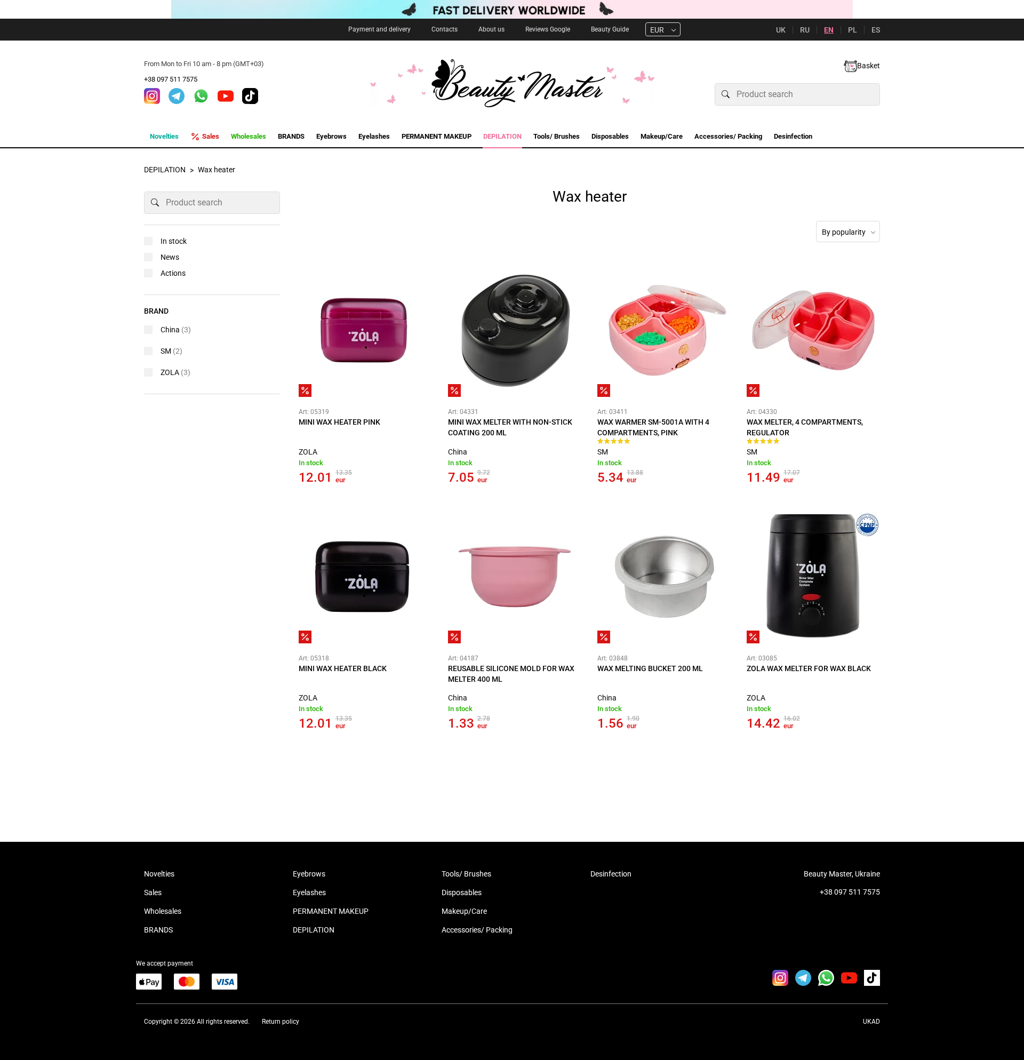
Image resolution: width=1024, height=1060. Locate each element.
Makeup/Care (464, 911)
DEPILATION (313, 930)
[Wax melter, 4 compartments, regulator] (813, 330)
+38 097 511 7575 (170, 79)
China (457, 452)
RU (805, 30)
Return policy (280, 1021)
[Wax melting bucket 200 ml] (664, 576)
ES (875, 30)
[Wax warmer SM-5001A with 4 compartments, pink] (664, 330)
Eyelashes (309, 892)
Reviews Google (547, 29)
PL (852, 30)
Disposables (462, 892)
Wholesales (162, 911)
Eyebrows (309, 874)
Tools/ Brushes (466, 874)
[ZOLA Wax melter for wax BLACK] (813, 576)
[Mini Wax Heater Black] (365, 576)
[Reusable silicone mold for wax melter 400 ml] (514, 576)
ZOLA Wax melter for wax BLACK (809, 668)
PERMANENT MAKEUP (331, 911)
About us (491, 29)
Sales (153, 892)
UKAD (871, 1021)
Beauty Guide (610, 29)
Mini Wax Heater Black (343, 668)
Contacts (444, 29)
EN (829, 30)
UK (781, 30)
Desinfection (610, 874)
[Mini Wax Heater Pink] (365, 330)
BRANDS (158, 930)
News (170, 257)
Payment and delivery (379, 29)
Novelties (159, 874)
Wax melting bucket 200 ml (650, 668)
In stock (174, 241)
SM (602, 452)
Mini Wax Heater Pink (339, 422)
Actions (173, 273)
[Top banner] (512, 9)
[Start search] (726, 94)
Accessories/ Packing (477, 930)
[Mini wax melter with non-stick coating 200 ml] (514, 330)
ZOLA (308, 452)
